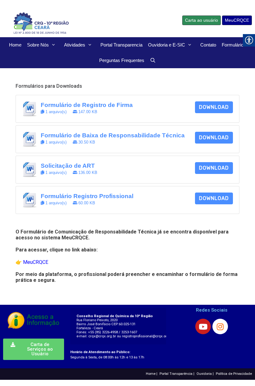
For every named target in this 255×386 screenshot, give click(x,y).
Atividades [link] (74, 44)
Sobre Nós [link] (38, 44)
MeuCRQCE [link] (237, 20)
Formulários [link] (234, 44)
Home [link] (15, 44)
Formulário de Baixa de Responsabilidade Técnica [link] (113, 135)
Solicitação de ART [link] (68, 165)
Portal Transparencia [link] (121, 44)
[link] (66, 22)
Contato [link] (208, 44)
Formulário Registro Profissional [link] (87, 196)
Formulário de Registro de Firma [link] (87, 105)
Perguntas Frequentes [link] (121, 60)
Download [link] (214, 107)
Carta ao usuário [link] (201, 20)
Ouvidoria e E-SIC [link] (166, 44)
